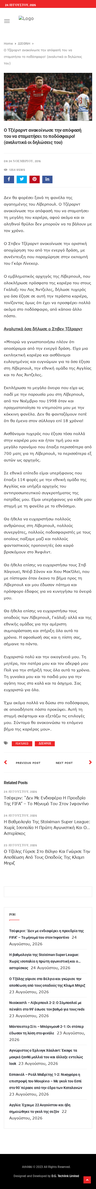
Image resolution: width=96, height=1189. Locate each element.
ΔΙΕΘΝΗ (24, 43)
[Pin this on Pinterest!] (34, 179)
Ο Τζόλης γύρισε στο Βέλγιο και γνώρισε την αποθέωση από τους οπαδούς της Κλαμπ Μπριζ (47, 857)
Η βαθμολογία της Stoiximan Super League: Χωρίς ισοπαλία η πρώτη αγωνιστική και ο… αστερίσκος (47, 827)
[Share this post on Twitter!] (22, 179)
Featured (22, 744)
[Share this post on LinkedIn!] (47, 179)
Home (8, 43)
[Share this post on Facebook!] (9, 179)
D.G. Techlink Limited (65, 1176)
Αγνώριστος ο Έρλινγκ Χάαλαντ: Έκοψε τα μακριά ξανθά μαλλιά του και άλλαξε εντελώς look (46, 1057)
